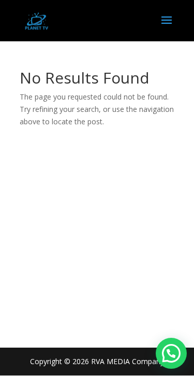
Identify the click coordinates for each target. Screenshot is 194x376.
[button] (171, 353)
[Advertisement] (97, 229)
